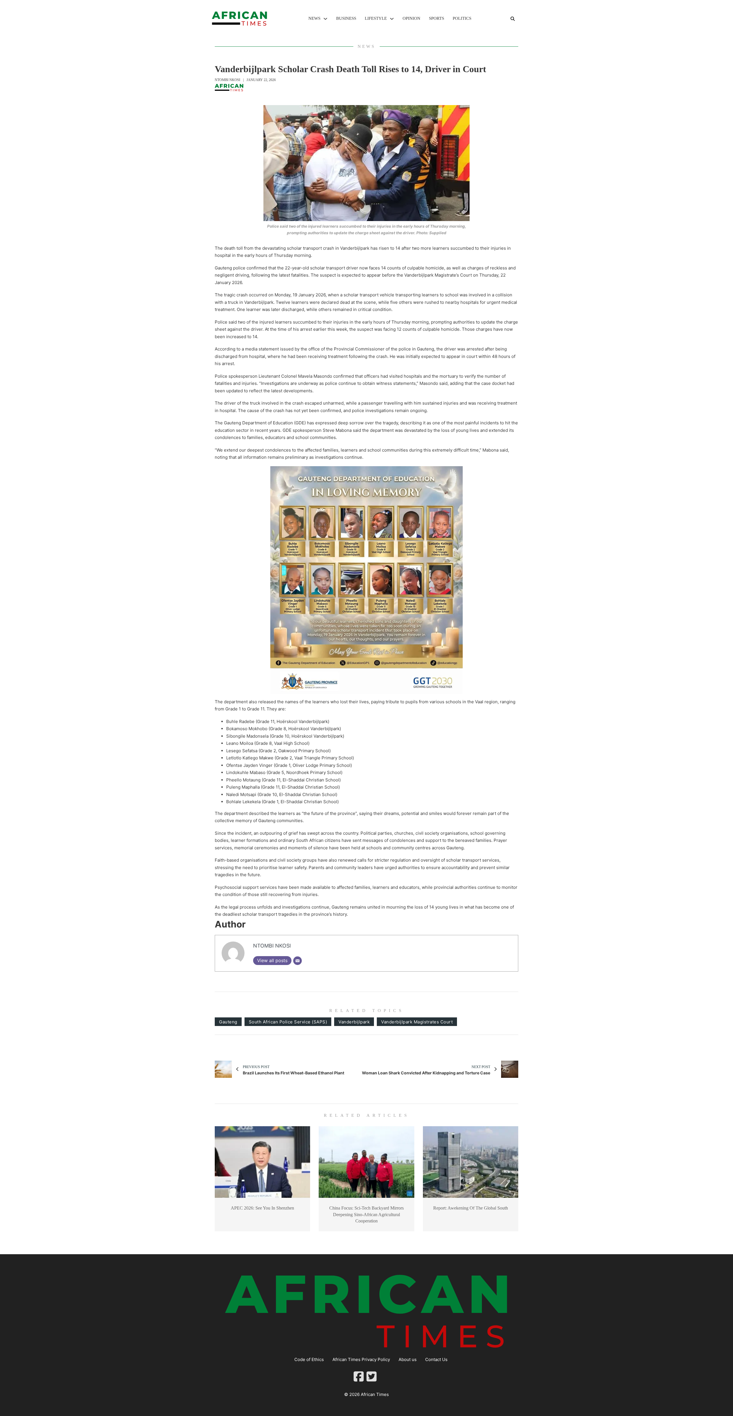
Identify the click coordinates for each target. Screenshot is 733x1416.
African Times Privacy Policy (361, 1359)
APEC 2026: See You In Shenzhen (262, 1208)
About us (408, 1359)
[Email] (297, 960)
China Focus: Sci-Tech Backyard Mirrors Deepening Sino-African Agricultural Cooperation (366, 1214)
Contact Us (436, 1359)
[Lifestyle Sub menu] (392, 19)
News (314, 18)
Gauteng (228, 1022)
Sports (436, 18)
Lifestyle (376, 18)
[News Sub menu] (325, 19)
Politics (462, 18)
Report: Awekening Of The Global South (470, 1208)
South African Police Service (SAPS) (288, 1022)
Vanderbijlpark (354, 1022)
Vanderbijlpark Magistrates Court (417, 1022)
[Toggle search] (512, 18)
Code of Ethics (309, 1359)
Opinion (411, 18)
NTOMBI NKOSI (227, 80)
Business (346, 18)
